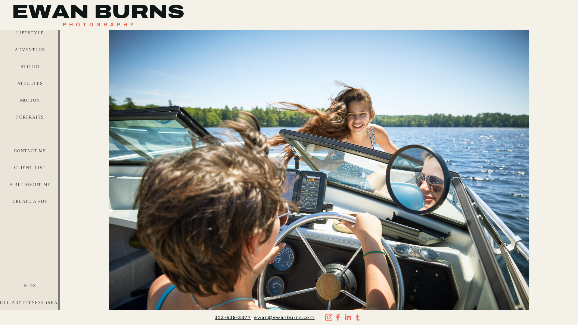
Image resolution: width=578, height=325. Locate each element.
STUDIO (30, 66)
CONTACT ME (30, 151)
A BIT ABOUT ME (30, 184)
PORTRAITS (30, 117)
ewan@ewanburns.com (284, 317)
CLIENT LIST (30, 168)
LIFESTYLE (30, 33)
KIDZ (30, 285)
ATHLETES (30, 83)
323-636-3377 (233, 317)
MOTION (30, 100)
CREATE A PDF (30, 201)
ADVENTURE (30, 50)
